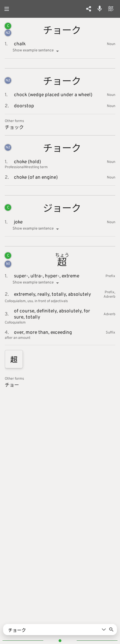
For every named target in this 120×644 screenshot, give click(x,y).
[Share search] (88, 9)
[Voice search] (99, 8)
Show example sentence (33, 50)
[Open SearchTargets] (103, 629)
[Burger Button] (8, 9)
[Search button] (111, 629)
